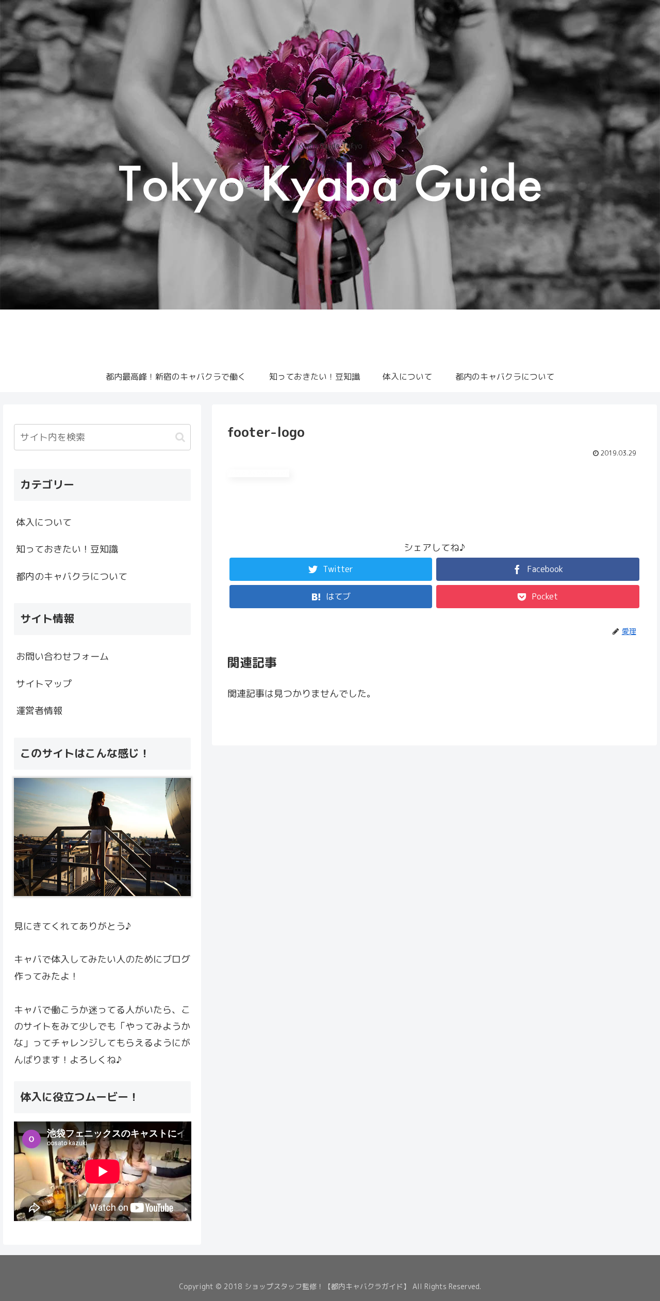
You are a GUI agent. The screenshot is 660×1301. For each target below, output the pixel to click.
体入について (44, 522)
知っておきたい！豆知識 (67, 549)
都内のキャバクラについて (71, 576)
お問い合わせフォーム (62, 656)
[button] (180, 437)
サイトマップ (44, 683)
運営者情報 (39, 710)
